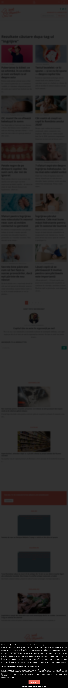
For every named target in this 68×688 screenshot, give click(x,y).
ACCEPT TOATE (34, 682)
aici (27, 659)
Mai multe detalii (14, 652)
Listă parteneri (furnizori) (8, 677)
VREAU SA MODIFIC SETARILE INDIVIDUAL (34, 686)
